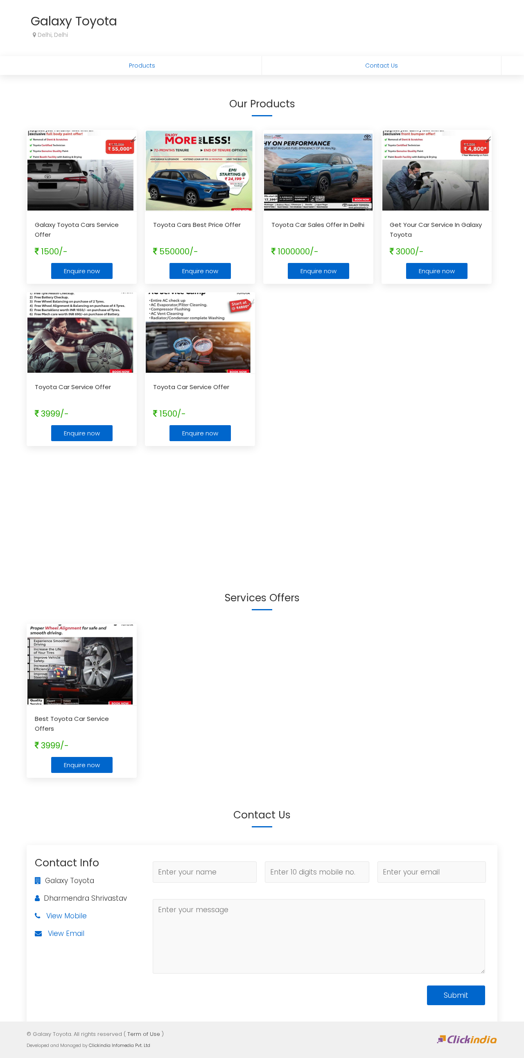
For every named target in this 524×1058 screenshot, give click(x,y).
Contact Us (381, 65)
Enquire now (82, 271)
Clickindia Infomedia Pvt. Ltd (119, 1045)
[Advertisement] (262, 511)
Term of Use (143, 1034)
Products (142, 65)
